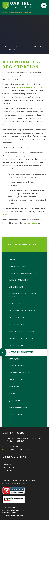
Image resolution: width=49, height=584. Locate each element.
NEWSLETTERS (15, 304)
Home (5, 46)
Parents (19, 46)
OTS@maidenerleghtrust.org (30, 87)
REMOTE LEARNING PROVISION (21, 331)
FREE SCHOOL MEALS (17, 266)
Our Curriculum (8, 467)
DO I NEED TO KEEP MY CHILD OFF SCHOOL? (22, 295)
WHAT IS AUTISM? (16, 345)
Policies (5, 462)
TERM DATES (14, 259)
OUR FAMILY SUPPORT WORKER (22, 310)
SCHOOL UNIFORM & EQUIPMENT (22, 273)
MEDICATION (14, 359)
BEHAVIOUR (14, 387)
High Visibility (9, 513)
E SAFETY (13, 393)
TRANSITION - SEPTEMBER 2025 (21, 338)
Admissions (6, 465)
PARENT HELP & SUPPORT (19, 324)
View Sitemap (8, 507)
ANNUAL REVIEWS (16, 287)
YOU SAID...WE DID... (17, 380)
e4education (18, 483)
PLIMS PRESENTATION (18, 407)
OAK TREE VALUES (16, 366)
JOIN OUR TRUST (16, 400)
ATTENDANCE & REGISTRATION (21, 352)
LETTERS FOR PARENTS (18, 280)
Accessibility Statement (14, 510)
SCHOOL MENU (15, 414)
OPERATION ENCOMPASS (19, 373)
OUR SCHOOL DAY (16, 317)
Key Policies (32, 223)
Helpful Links (7, 470)
